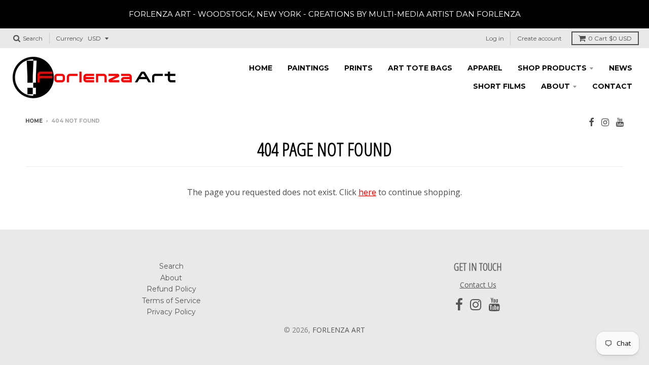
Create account (539, 38)
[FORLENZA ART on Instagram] (605, 122)
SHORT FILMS (499, 86)
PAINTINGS (308, 67)
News (620, 67)
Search (171, 266)
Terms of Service (171, 300)
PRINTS (358, 67)
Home (260, 67)
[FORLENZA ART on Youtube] (620, 122)
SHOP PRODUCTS (552, 67)
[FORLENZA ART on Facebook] (591, 122)
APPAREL (484, 67)
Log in (495, 38)
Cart (610, 38)
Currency (69, 38)
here (367, 192)
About (171, 277)
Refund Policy (171, 289)
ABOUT (555, 86)
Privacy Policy (171, 311)
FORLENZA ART (338, 330)
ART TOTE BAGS (420, 67)
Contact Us (478, 284)
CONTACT (612, 86)
